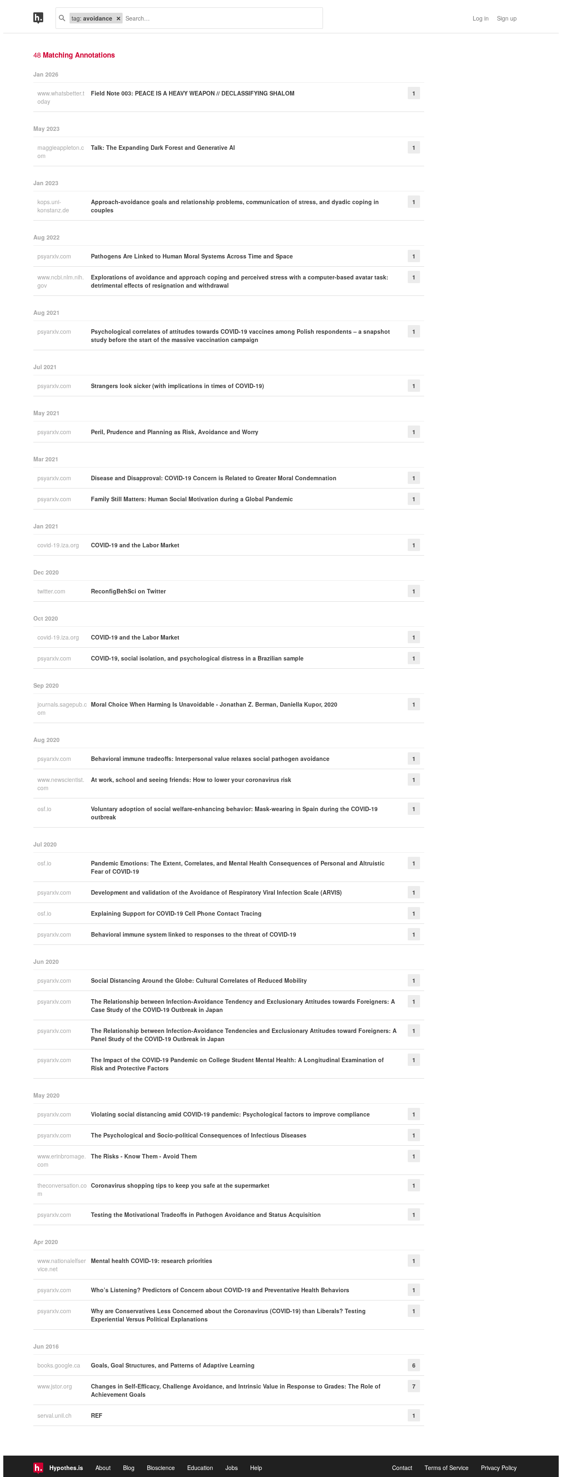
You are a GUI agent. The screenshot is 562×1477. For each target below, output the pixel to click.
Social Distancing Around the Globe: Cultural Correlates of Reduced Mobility (199, 980)
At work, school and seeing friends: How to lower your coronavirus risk (191, 779)
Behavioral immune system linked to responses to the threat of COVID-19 (193, 934)
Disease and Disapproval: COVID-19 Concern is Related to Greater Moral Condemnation (214, 478)
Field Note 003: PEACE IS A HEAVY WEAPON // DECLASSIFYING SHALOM (193, 93)
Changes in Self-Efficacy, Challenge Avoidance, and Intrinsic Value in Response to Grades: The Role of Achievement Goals (236, 1390)
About (103, 1467)
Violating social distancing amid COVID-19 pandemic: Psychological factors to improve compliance (230, 1114)
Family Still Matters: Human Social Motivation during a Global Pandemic (192, 499)
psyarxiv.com (55, 256)
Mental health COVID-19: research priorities (151, 1260)
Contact (402, 1467)
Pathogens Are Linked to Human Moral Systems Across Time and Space (192, 256)
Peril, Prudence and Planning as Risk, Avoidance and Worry (174, 432)
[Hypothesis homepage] (44, 18)
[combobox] (219, 18)
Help (256, 1467)
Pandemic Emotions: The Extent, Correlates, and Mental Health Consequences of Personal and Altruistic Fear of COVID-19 (238, 867)
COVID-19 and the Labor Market (135, 545)
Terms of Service (447, 1467)
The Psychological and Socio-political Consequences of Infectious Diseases (199, 1135)
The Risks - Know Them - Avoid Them (144, 1156)
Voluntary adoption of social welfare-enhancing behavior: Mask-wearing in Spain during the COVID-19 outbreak (234, 813)
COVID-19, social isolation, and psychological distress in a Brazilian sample (197, 658)
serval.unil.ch (55, 1415)
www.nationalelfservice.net (61, 1264)
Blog (129, 1467)
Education (200, 1467)
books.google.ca (59, 1365)
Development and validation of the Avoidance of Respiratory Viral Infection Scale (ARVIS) (216, 892)
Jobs (231, 1467)
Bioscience (161, 1467)
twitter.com (52, 591)
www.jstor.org (55, 1386)
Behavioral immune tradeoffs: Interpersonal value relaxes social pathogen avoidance (210, 758)
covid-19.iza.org (59, 545)
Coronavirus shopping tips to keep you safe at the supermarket (180, 1185)
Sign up (507, 18)
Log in (481, 18)
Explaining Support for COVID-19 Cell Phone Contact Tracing (176, 913)
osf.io (45, 809)
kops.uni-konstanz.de (54, 206)
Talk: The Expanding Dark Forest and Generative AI (163, 147)
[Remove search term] (118, 18)
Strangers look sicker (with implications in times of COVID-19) (177, 385)
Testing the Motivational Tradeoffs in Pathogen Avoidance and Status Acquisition (206, 1214)
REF (96, 1415)
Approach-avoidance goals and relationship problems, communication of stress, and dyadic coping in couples (235, 206)
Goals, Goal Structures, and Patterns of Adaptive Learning (173, 1365)
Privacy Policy (499, 1467)
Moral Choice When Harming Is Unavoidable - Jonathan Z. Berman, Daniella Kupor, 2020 (214, 704)
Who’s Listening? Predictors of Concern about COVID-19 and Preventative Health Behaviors (220, 1290)
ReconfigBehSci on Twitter (128, 591)
